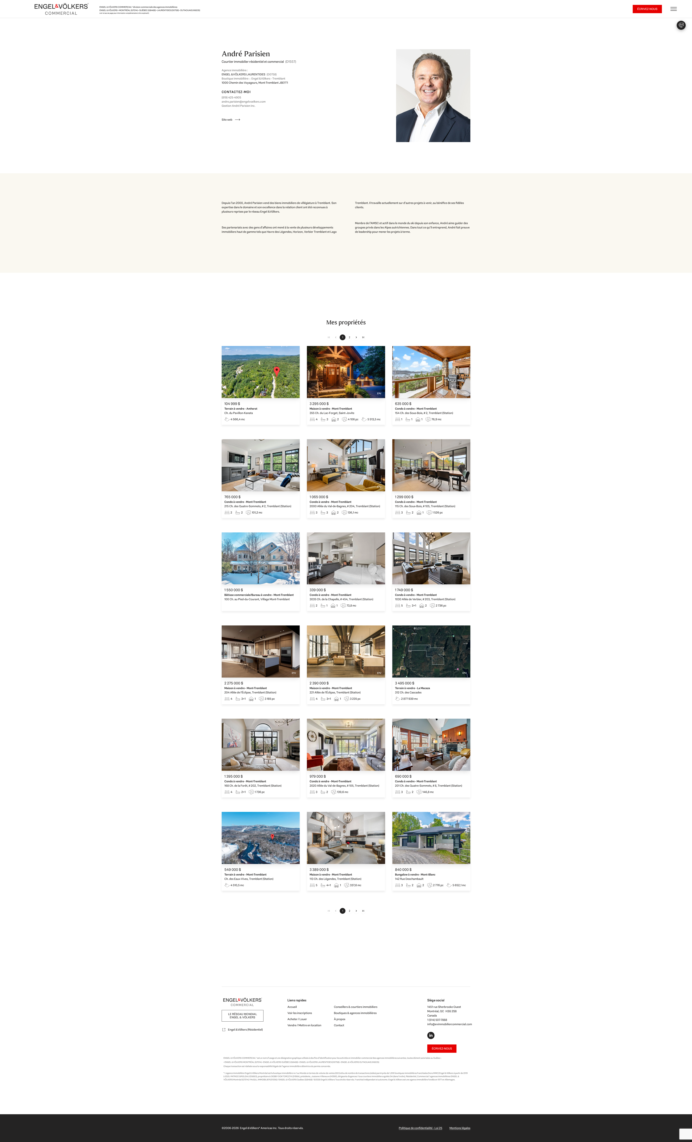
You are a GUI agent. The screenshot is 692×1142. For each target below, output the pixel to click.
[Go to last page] (363, 337)
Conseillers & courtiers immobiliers (355, 1007)
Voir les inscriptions (299, 1013)
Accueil (292, 1007)
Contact (339, 1025)
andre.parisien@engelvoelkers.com (244, 101)
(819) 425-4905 (231, 97)
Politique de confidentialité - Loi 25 (420, 1128)
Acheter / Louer (297, 1019)
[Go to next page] (356, 337)
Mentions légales (459, 1128)
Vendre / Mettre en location (304, 1025)
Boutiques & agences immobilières (355, 1013)
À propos (339, 1019)
